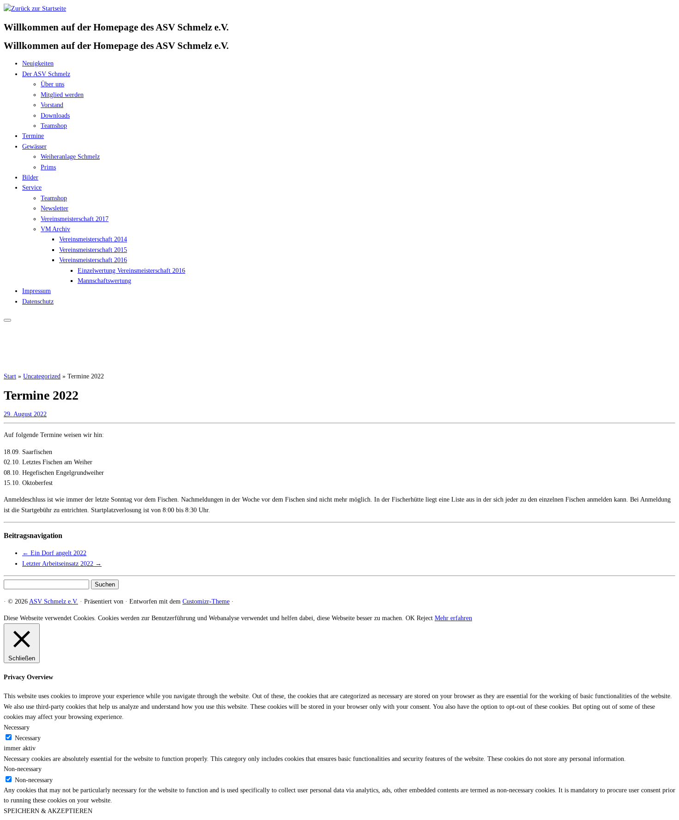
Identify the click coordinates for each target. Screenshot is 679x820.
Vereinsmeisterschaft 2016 (93, 260)
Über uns (52, 84)
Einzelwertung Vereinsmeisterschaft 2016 (131, 270)
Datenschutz (38, 301)
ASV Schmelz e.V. (53, 601)
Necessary (28, 738)
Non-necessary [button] (23, 769)
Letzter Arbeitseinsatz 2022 (62, 563)
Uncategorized (42, 376)
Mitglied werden (62, 94)
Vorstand (52, 105)
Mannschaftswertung (104, 280)
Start (10, 376)
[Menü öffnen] (7, 320)
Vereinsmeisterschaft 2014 (93, 239)
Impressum (36, 290)
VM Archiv (55, 229)
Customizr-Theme (206, 601)
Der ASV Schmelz (46, 74)
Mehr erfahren (453, 618)
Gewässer (34, 146)
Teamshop (54, 125)
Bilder (30, 177)
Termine (33, 135)
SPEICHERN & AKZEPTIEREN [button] (48, 811)
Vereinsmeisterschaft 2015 (93, 249)
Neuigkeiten (38, 63)
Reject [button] (425, 618)
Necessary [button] (17, 727)
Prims (48, 167)
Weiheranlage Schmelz (70, 156)
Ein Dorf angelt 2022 (54, 553)
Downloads (55, 115)
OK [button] (410, 618)
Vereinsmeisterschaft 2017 (75, 218)
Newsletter (54, 208)
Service (32, 187)
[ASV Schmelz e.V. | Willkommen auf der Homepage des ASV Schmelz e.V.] (35, 8)
